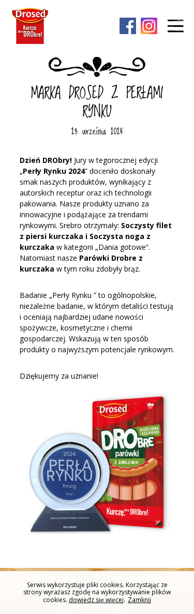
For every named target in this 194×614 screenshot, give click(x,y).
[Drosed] (30, 26)
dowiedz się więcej (96, 599)
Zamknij (139, 600)
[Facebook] (128, 27)
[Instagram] (149, 27)
